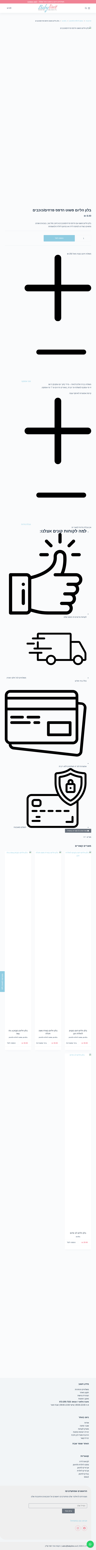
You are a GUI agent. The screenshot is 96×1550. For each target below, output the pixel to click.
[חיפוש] (86, 8)
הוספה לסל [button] (11, 1043)
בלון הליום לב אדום (78, 1233)
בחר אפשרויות (71, 1043)
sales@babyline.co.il (70, 1546)
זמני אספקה (26, 381)
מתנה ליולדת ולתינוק (75, 1037)
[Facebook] (84, 1528)
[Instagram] (77, 1528)
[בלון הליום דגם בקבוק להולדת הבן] (78, 938)
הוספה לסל (59, 238)
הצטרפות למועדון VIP (2, 982)
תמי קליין (48, 1546)
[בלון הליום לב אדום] (78, 1141)
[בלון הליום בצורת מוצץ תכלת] (48, 938)
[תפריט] (89, 8)
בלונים (85, 1037)
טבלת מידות (26, 524)
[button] (48, 319)
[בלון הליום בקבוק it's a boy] (18, 938)
